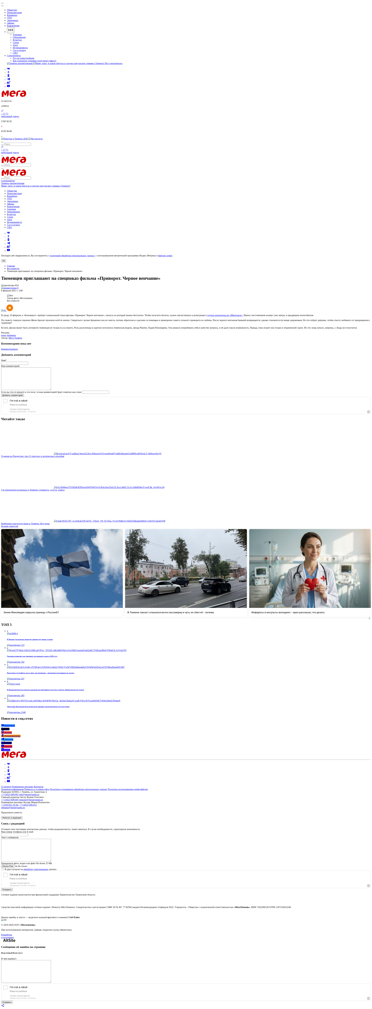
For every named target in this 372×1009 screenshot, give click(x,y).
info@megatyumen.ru (29, 794)
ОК (3, 261)
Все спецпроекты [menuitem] (113, 63)
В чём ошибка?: (9, 958)
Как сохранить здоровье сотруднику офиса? (34, 61)
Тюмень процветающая (12, 183)
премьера (11, 335)
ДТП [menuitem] (9, 18)
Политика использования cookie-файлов (128, 789)
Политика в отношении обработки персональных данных (78, 789)
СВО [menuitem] (15, 53)
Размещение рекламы (22, 786)
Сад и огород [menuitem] (19, 50)
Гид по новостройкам (23, 58)
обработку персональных (35, 869)
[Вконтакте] (8, 69)
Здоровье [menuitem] (17, 34)
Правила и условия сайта (36, 789)
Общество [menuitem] (12, 10)
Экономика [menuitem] (12, 20)
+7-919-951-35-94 (9, 805)
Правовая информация (12, 789)
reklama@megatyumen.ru (13, 807)
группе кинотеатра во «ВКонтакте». (225, 315)
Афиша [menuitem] (10, 23)
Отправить (7, 890)
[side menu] (2, 5)
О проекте (6, 786)
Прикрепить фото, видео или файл (26, 863)
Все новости (13, 268)
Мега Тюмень (15, 338)
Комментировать (9, 349)
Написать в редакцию (11, 818)
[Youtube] (8, 86)
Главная (11, 266)
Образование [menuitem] (19, 37)
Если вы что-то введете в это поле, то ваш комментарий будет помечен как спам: (41, 392)
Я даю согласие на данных (30, 869)
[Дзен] (8, 72)
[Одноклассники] (8, 76)
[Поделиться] (3, 1006)
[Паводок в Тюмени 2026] (14, 138)
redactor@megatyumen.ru (31, 799)
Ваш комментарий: (10, 366)
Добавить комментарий (12, 395)
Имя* (4, 360)
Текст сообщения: (10, 837)
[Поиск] (2, 142)
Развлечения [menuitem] (13, 25)
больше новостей (9, 526)
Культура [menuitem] (17, 40)
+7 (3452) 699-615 (28, 805)
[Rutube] (8, 83)
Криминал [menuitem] (12, 15)
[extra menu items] (10, 30)
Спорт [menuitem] (16, 42)
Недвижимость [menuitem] (20, 47)
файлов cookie (165, 255)
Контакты (38, 786)
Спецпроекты (8, 180)
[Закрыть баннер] (2, 3)
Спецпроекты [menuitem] (14, 55)
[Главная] (34, 96)
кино (3, 335)
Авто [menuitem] (15, 45)
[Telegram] (8, 79)
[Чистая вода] (35, 138)
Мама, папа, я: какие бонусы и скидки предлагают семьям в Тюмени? (35, 186)
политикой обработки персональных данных (72, 255)
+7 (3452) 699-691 (10, 794)
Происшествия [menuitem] (14, 12)
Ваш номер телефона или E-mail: (17, 832)
